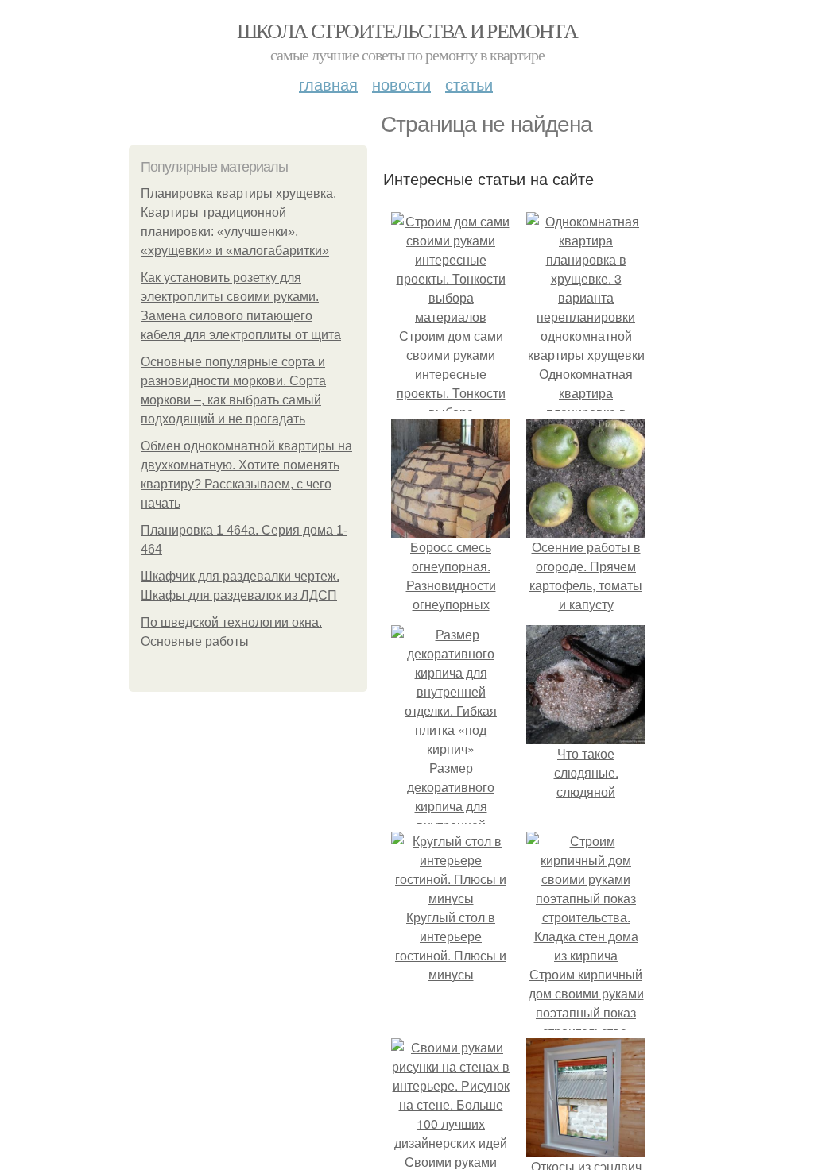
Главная (328, 83)
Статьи (469, 83)
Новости (401, 83)
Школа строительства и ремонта (407, 30)
